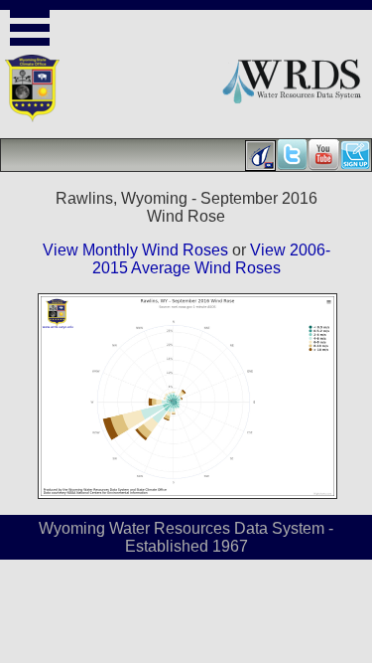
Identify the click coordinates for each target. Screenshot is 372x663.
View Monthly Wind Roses (135, 250)
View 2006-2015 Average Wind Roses (211, 259)
